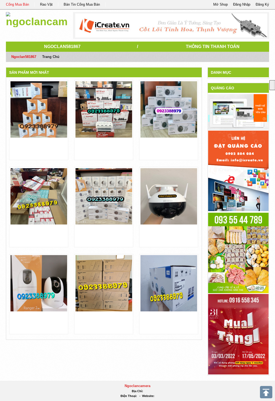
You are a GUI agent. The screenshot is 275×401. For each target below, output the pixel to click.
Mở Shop (220, 4)
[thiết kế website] (171, 25)
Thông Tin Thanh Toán (213, 46)
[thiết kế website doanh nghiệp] (238, 112)
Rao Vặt (46, 4)
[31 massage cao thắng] (238, 334)
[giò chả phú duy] (238, 253)
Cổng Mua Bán (17, 4)
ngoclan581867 (62, 46)
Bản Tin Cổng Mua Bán (82, 4)
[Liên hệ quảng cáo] (238, 170)
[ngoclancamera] (36, 18)
